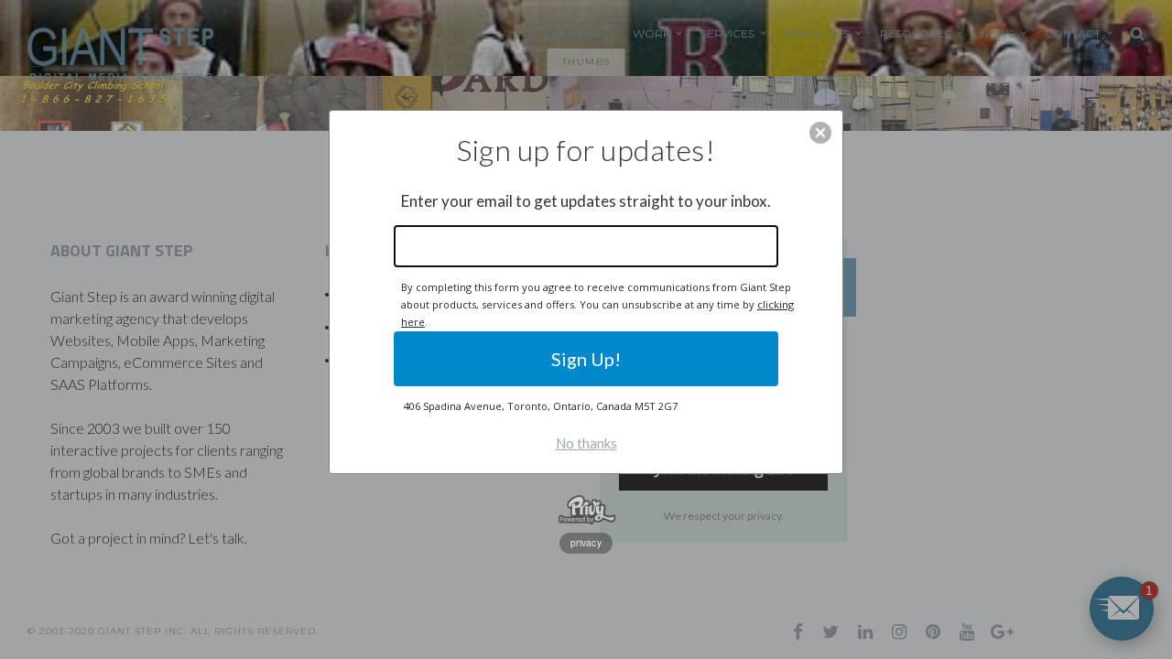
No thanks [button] (586, 443)
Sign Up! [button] (586, 359)
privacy (586, 542)
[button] (820, 133)
